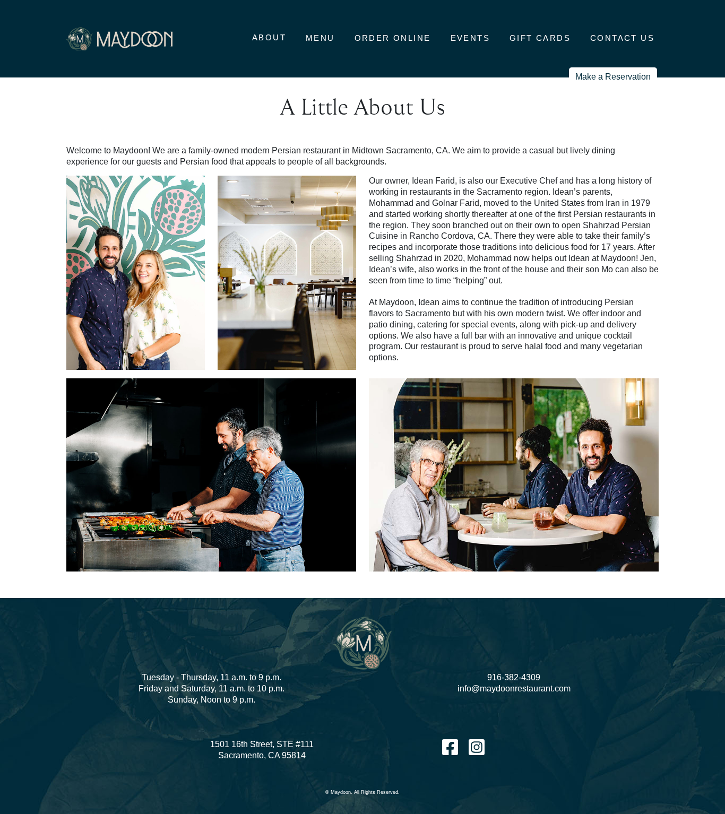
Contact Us (622, 37)
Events (470, 37)
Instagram (477, 747)
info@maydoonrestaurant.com (514, 688)
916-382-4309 (513, 677)
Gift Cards (540, 37)
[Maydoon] (119, 39)
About (269, 37)
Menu (320, 37)
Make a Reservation (613, 76)
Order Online (393, 37)
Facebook (450, 747)
